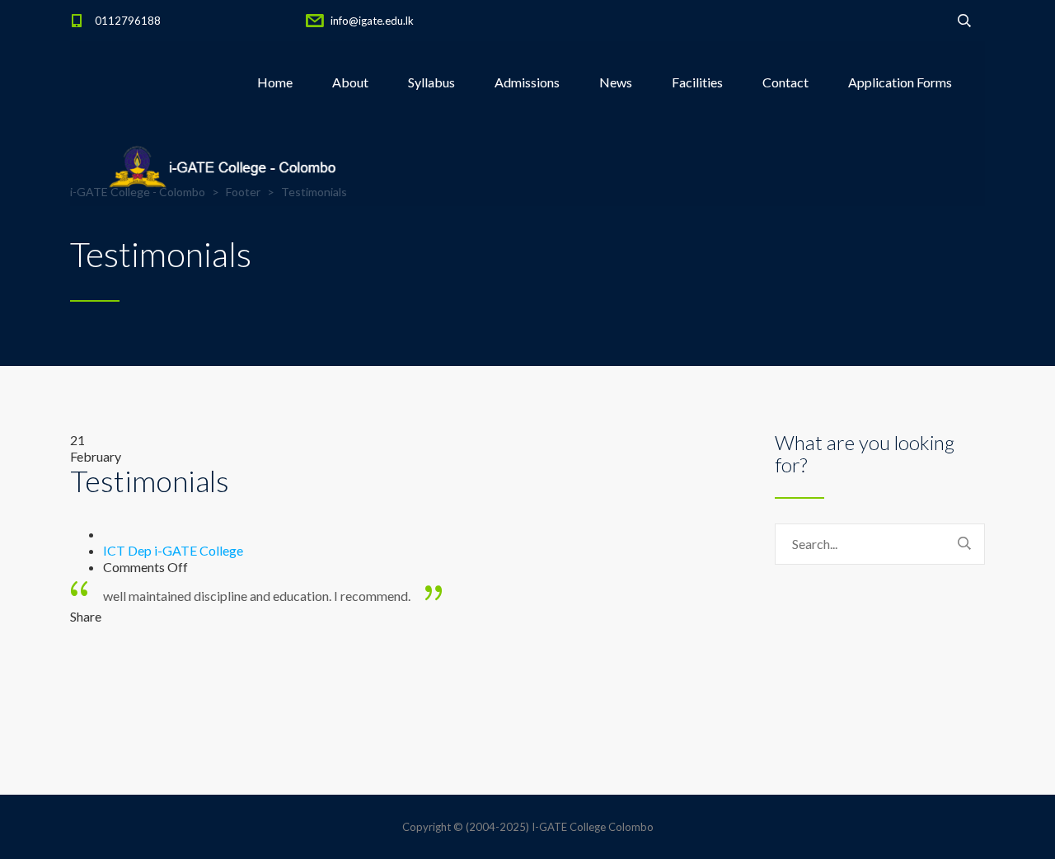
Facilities (697, 82)
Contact (785, 82)
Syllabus (431, 82)
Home (275, 82)
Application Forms (900, 82)
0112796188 (128, 20)
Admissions (527, 82)
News (615, 82)
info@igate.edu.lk (372, 20)
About (350, 82)
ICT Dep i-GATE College (173, 550)
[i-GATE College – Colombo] (226, 165)
